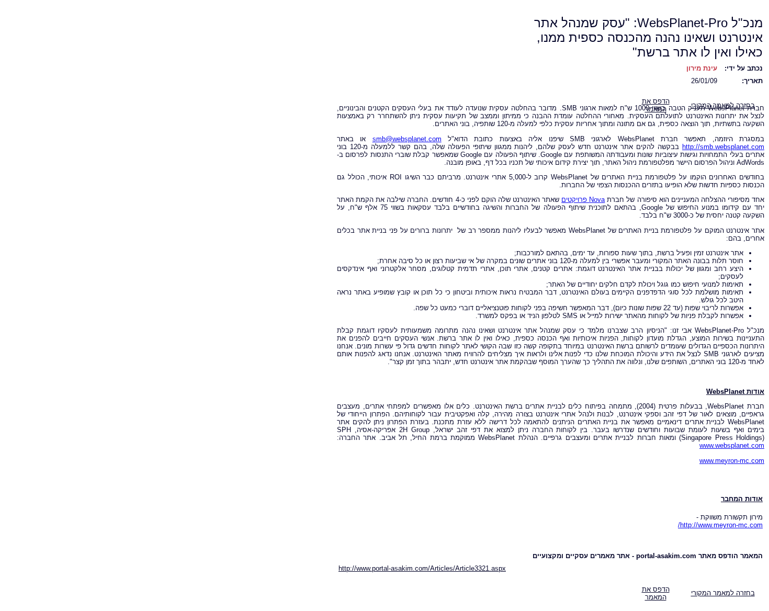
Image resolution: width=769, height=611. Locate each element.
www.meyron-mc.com (731, 461)
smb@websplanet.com (407, 139)
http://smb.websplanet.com (723, 147)
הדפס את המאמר (656, 593)
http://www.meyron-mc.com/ (720, 525)
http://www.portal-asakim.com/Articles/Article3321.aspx (422, 568)
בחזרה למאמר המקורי (723, 593)
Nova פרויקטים (583, 199)
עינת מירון (701, 68)
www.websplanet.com (731, 445)
